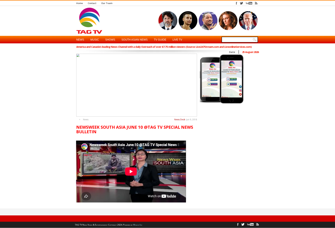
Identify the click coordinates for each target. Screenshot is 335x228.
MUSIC (94, 39)
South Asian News (134, 39)
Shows (110, 39)
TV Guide (160, 39)
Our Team (106, 3)
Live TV (177, 39)
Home (79, 3)
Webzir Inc (137, 224)
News (80, 39)
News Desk (179, 119)
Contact (92, 3)
